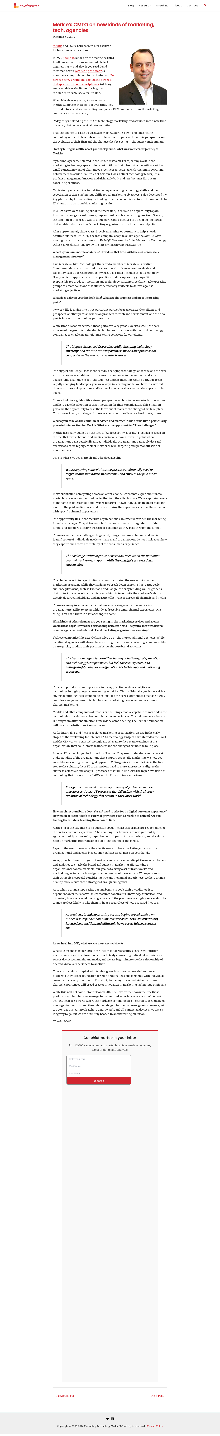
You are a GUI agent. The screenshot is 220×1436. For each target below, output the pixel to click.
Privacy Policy (155, 1426)
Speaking (162, 5)
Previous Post (63, 1395)
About (178, 5)
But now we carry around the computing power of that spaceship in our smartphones (84, 80)
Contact (192, 5)
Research (145, 5)
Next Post (159, 1395)
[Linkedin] (112, 1418)
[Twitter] (107, 1418)
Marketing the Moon (88, 70)
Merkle (57, 46)
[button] (205, 6)
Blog (131, 5)
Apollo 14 (69, 57)
